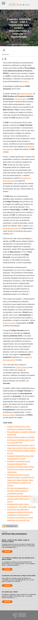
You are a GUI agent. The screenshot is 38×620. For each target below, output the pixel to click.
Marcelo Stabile (9, 415)
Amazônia (25, 81)
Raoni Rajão (21, 99)
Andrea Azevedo (26, 94)
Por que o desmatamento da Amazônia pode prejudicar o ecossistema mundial (17, 490)
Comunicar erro (10, 526)
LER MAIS (7, 551)
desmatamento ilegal (11, 228)
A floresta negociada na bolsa (18, 475)
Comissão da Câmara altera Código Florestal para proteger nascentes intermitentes (20, 469)
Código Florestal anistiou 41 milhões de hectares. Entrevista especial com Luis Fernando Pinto (21, 439)
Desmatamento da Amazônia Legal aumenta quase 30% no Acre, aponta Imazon (21, 498)
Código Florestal (21, 367)
